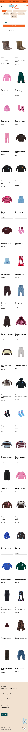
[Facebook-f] (5, 714)
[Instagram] (2, 714)
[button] (2, 6)
